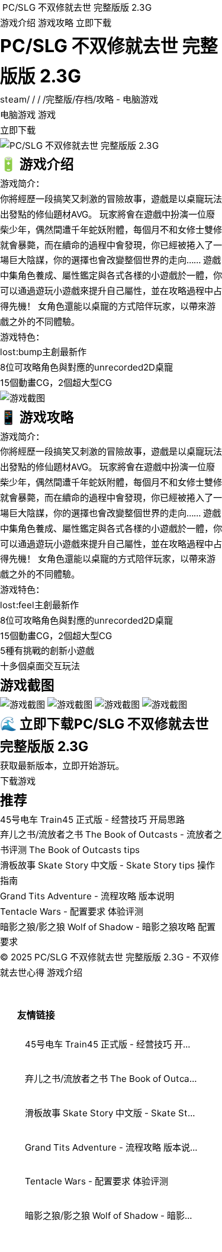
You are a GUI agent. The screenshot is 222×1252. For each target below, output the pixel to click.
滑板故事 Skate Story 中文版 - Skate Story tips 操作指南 (115, 1113)
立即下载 (93, 22)
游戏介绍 (18, 22)
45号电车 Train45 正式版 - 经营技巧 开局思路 (92, 819)
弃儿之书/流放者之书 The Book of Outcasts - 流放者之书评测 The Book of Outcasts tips (115, 1078)
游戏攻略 (55, 22)
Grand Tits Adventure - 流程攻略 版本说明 (87, 896)
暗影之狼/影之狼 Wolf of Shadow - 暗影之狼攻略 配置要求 (115, 1215)
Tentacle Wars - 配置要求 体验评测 (71, 911)
